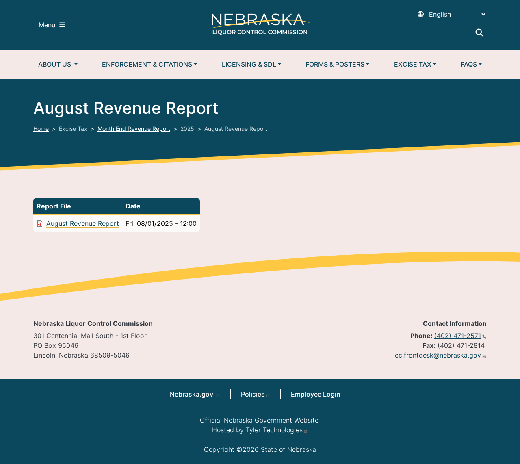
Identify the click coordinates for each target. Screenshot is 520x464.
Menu (47, 25)
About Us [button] (55, 64)
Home (41, 128)
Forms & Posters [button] (335, 64)
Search (479, 32)
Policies (253, 394)
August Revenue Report (82, 223)
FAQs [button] (469, 64)
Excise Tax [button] (412, 64)
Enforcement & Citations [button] (147, 64)
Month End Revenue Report (134, 128)
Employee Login (315, 394)
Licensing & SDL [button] (249, 64)
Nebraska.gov (192, 394)
